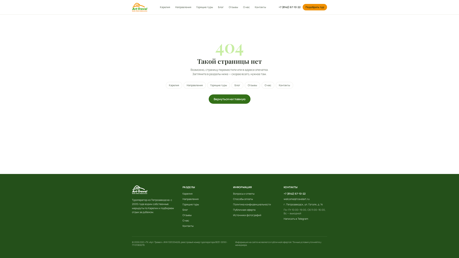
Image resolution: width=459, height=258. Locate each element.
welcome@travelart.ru (296, 199)
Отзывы (233, 7)
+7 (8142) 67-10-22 (290, 7)
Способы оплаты (243, 199)
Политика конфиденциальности (252, 204)
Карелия (165, 7)
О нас (246, 7)
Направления (183, 7)
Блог (221, 7)
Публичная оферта (244, 209)
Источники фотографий (247, 215)
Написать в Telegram (296, 218)
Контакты (260, 7)
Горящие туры (204, 7)
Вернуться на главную (229, 99)
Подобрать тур (315, 7)
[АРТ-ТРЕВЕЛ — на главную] (139, 7)
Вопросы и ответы (243, 193)
